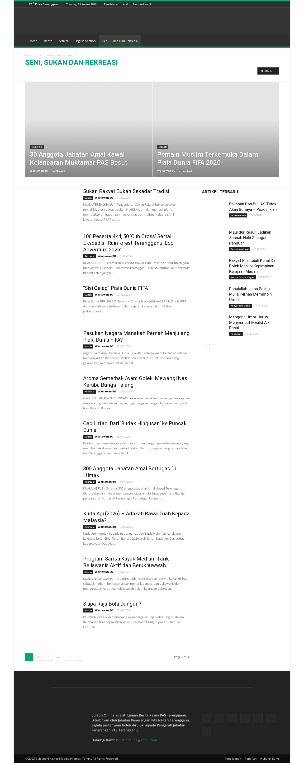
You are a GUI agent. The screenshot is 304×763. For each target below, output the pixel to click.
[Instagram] (252, 4)
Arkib (126, 4)
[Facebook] (240, 4)
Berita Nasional (240, 249)
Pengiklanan (111, 4)
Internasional (238, 215)
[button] (273, 41)
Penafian (250, 759)
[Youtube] (276, 4)
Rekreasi (32, 72)
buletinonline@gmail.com (136, 740)
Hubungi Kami (142, 4)
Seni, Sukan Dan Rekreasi (120, 41)
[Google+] (246, 4)
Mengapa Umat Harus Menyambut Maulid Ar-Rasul (249, 322)
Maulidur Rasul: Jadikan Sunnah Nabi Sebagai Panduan (250, 237)
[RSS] (264, 4)
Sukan (58, 72)
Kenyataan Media (241, 305)
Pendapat (236, 333)
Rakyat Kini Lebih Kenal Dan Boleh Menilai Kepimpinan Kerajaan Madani (253, 266)
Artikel (63, 41)
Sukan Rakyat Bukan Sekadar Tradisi (126, 191)
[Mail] (258, 4)
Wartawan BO (39, 170)
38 (68, 657)
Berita (48, 41)
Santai (46, 72)
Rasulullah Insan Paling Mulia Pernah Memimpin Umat (250, 294)
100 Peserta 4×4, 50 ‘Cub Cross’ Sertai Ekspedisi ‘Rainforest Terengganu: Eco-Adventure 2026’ (129, 243)
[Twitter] (270, 4)
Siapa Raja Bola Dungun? (112, 604)
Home (32, 41)
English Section (85, 41)
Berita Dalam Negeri (243, 277)
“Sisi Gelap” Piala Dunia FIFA (115, 288)
